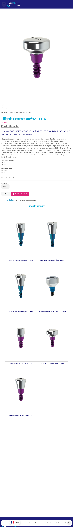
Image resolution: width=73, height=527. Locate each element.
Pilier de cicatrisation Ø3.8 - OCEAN (21, 260)
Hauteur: (4, 183)
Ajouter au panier (21, 194)
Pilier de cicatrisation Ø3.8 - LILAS (20, 364)
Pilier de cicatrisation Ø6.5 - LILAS (52, 364)
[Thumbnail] (14, 4)
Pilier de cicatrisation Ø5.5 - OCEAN (21, 312)
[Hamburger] (4, 4)
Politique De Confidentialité (56, 523)
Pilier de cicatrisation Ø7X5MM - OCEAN (52, 312)
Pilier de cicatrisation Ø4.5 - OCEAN (52, 260)
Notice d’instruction (11, 126)
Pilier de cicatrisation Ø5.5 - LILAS (20, 415)
